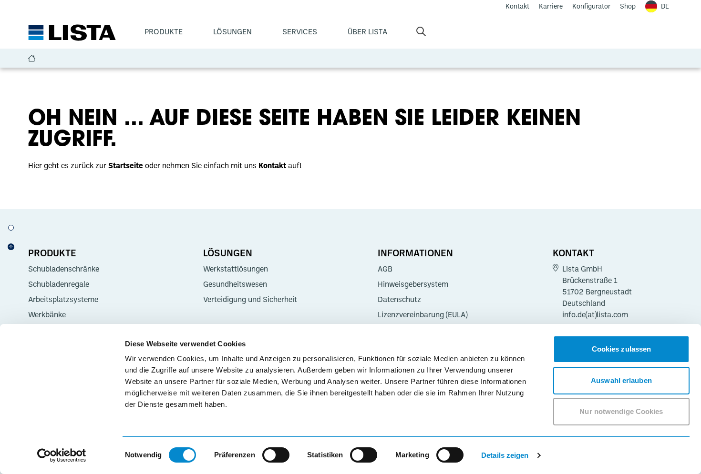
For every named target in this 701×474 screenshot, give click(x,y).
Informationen (415, 252)
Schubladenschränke (63, 268)
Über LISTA (367, 31)
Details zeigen (504, 455)
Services (299, 31)
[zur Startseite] (72, 32)
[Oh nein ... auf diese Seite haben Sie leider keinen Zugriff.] (11, 227)
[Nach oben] (11, 247)
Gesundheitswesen (235, 284)
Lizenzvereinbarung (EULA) (422, 314)
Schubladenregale (58, 284)
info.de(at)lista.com (595, 314)
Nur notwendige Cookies (621, 411)
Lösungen (232, 31)
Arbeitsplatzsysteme (63, 299)
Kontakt (573, 252)
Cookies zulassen (621, 349)
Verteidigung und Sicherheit (250, 299)
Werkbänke (47, 314)
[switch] (275, 455)
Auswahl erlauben (621, 380)
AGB (385, 268)
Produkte (163, 31)
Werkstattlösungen (235, 268)
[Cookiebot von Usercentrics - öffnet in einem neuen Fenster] (61, 455)
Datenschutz (399, 299)
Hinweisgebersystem (413, 284)
